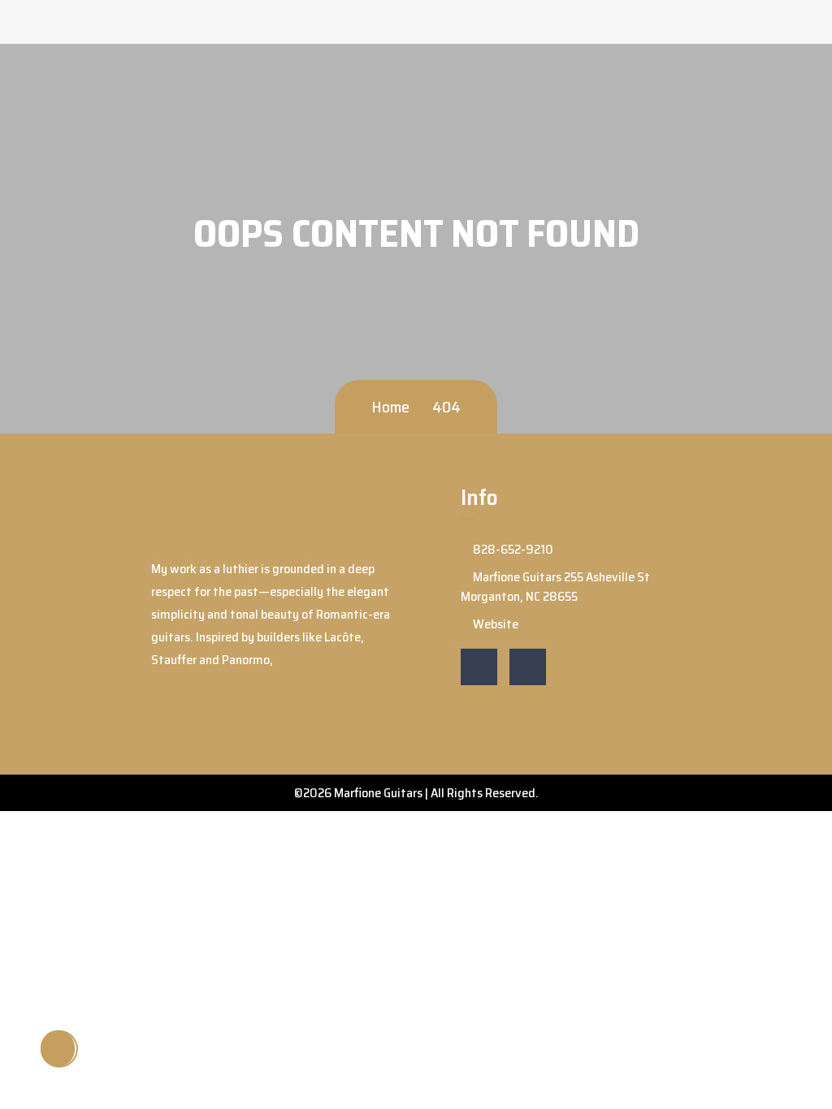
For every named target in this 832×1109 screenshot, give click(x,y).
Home (390, 407)
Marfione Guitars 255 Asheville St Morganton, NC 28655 (555, 586)
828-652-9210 (511, 549)
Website (494, 624)
